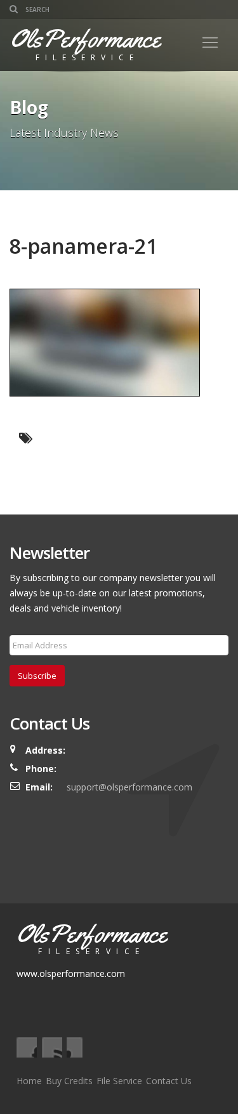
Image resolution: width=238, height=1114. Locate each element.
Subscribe (37, 675)
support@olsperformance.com (129, 787)
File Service (119, 1081)
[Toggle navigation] (210, 42)
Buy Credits (69, 1081)
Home (29, 1081)
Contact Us (169, 1081)
